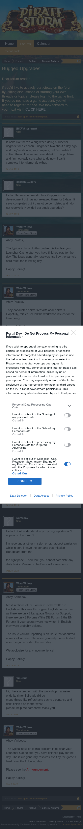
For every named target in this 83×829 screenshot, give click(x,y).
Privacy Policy (64, 495)
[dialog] (41, 414)
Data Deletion (18, 495)
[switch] (67, 415)
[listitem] (41, 406)
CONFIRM (25, 481)
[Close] (75, 334)
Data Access (41, 495)
